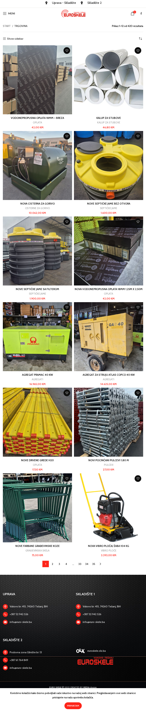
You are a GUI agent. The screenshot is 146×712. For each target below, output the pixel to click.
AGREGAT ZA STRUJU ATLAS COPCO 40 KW (109, 374)
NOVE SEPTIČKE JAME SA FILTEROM (37, 289)
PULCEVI (108, 464)
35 (93, 564)
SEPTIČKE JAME (108, 208)
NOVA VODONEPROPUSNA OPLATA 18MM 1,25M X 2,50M (109, 289)
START (7, 26)
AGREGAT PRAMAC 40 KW (37, 374)
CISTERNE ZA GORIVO (37, 208)
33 (79, 564)
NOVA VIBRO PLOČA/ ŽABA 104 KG (108, 546)
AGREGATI (37, 379)
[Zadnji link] (36, 614)
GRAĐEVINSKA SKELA (37, 550)
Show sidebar (15, 38)
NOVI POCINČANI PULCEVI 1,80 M (108, 460)
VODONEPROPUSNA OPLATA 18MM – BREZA (37, 118)
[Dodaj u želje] (66, 50)
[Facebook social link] (141, 13)
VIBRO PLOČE (108, 550)
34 (86, 564)
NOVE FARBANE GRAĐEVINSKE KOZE (37, 546)
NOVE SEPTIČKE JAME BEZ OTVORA (108, 203)
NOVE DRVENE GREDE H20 (37, 460)
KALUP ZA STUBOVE (108, 118)
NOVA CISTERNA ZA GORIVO (37, 203)
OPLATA (37, 122)
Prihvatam (73, 705)
